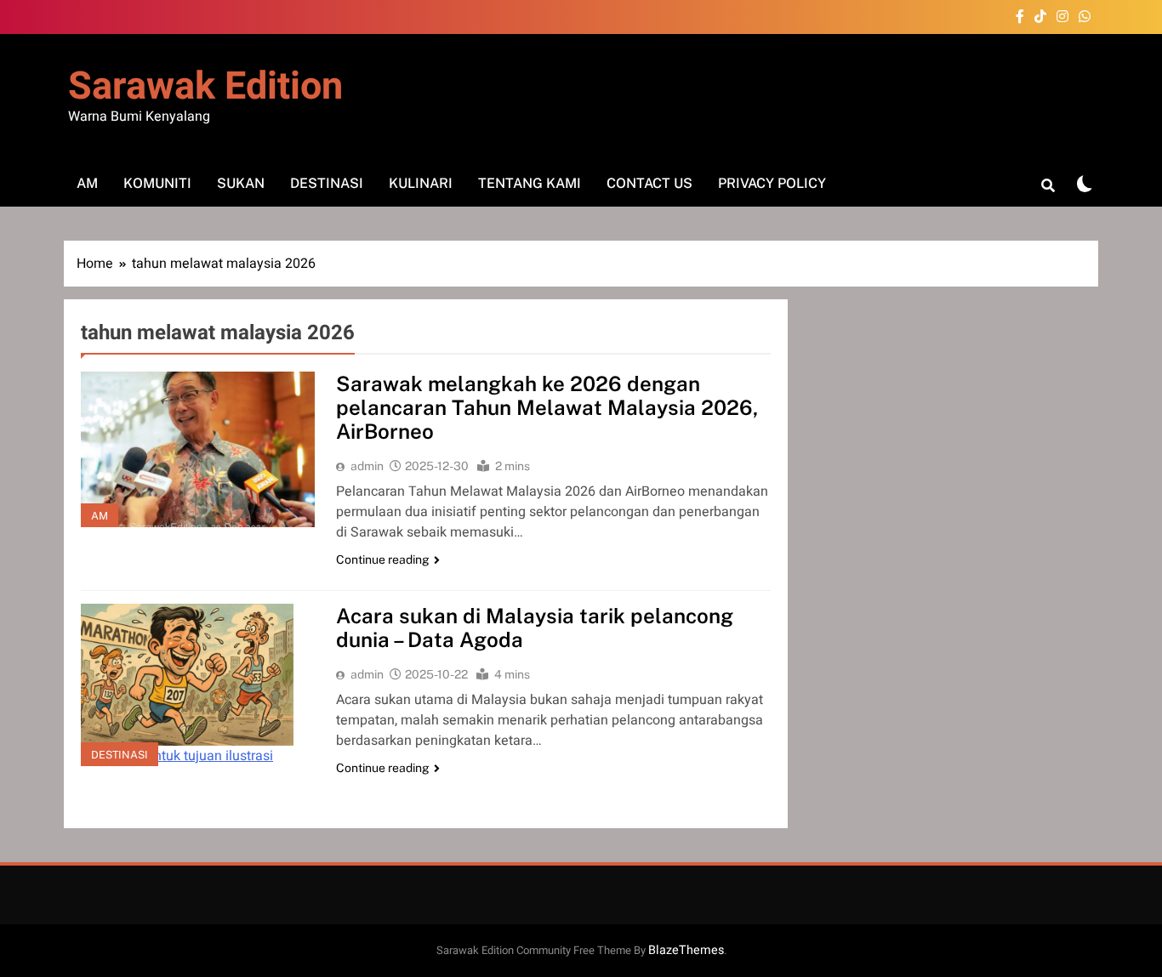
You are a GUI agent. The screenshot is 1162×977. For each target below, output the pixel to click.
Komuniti (157, 183)
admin (367, 466)
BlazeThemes (686, 950)
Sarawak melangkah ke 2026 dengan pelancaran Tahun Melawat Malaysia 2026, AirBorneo (547, 407)
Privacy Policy (772, 183)
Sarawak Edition (205, 87)
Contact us (649, 183)
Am (87, 183)
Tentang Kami (529, 183)
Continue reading (383, 559)
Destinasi (326, 183)
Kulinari (421, 183)
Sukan (241, 183)
